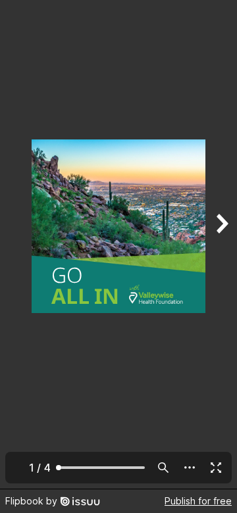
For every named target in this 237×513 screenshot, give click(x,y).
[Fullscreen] (216, 467)
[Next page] (221, 244)
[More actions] (189, 467)
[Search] (163, 467)
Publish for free (198, 500)
